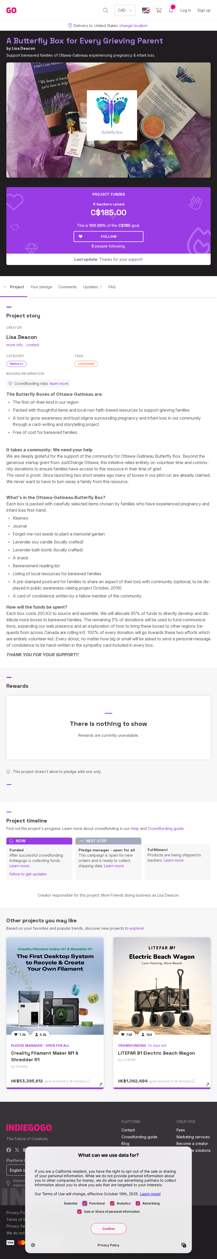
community (86, 364)
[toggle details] (103, 1087)
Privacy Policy (18, 1212)
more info (14, 345)
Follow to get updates (28, 874)
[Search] (105, 10)
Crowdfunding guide (166, 828)
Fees (181, 1130)
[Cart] (159, 10)
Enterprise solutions (194, 1150)
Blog (125, 1143)
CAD (122, 10)
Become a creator (192, 1143)
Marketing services (193, 1137)
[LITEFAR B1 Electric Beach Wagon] (162, 986)
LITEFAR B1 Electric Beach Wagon (156, 1053)
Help (135, 828)
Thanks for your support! (108, 259)
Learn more (19, 866)
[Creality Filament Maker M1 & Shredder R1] (55, 986)
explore (136, 928)
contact (32, 345)
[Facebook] (8, 1150)
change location (133, 25)
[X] (17, 1150)
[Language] (146, 10)
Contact (128, 1130)
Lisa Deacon (23, 48)
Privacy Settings (20, 1226)
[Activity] (171, 10)
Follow (108, 236)
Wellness (16, 364)
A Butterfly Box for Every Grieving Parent (84, 40)
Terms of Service (21, 1219)
